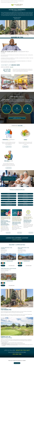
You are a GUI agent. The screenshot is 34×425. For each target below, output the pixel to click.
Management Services (10, 2)
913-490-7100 (20, 252)
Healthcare (29, 216)
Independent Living (3, 217)
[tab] (5, 67)
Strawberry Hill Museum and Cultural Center (10, 344)
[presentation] (5, 212)
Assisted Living (3, 216)
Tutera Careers (16, 2)
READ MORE (8, 232)
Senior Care (29, 217)
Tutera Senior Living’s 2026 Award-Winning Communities (16, 223)
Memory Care (8, 217)
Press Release (25, 217)
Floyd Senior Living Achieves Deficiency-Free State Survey (28, 221)
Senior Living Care (16, 219)
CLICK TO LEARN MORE (9, 179)
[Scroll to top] (32, 422)
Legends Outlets (4, 342)
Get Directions (11, 265)
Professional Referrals (4, 2)
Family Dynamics (7, 216)
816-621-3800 (3, 272)
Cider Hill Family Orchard (5, 343)
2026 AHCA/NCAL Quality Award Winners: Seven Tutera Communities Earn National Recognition (5, 222)
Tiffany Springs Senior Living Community (8, 268)
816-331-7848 (3, 252)
